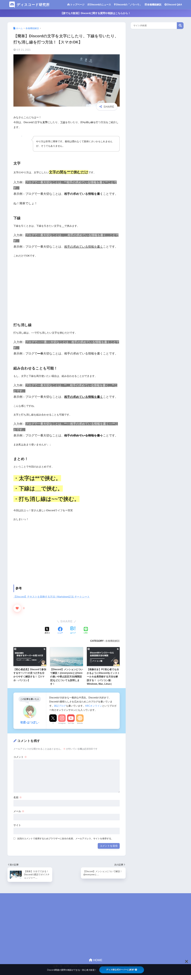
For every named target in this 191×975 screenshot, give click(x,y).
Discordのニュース (100, 4)
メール (18, 811)
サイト (17, 825)
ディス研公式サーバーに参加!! (120, 969)
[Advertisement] (66, 288)
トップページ (77, 4)
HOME (97, 960)
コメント (20, 757)
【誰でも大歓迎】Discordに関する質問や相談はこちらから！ (95, 13)
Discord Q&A (174, 4)
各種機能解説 (154, 4)
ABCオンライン (93, 705)
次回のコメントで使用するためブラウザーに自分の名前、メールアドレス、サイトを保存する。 (65, 838)
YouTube (71, 723)
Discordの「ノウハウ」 (129, 4)
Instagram (62, 723)
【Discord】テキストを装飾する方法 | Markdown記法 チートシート (51, 596)
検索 (180, 25)
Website (80, 723)
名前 (17, 797)
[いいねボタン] (17, 608)
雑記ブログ (60, 705)
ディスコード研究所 (33, 5)
